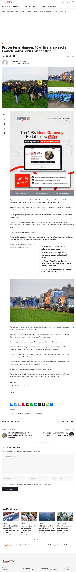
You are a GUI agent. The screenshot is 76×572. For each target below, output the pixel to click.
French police (29, 413)
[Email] (7, 56)
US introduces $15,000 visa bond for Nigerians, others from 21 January (11, 529)
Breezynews (14, 61)
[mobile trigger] (72, 2)
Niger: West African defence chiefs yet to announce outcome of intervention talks (56, 263)
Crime (59, 523)
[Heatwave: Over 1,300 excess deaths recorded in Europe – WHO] (29, 516)
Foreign (6, 43)
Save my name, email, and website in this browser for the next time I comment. (27, 484)
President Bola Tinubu (45, 545)
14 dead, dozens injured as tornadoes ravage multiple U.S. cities (54, 254)
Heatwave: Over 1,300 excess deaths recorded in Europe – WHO (28, 529)
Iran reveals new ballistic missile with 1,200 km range (56, 270)
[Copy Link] (10, 56)
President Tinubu (27, 545)
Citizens (20, 413)
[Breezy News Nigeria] (7, 2)
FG (17, 545)
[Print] (14, 56)
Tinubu (66, 545)
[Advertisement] (38, 27)
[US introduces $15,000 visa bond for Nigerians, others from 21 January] (11, 516)
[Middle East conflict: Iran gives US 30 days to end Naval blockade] (47, 516)
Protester (39, 413)
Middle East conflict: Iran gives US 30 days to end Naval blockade (47, 528)
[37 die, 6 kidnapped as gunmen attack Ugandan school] (65, 516)
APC (58, 545)
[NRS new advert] (42, 153)
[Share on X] (3, 56)
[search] (59, 2)
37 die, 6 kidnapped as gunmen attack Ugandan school (64, 528)
